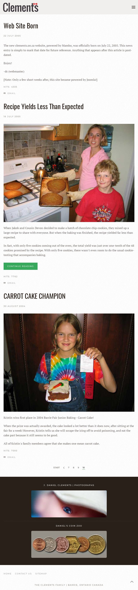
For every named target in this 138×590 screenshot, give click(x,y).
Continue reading (20, 266)
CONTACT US (23, 573)
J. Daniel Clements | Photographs (69, 485)
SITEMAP (41, 573)
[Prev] (64, 468)
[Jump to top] (131, 582)
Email (11, 93)
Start (56, 467)
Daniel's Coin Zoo (69, 526)
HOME (8, 573)
